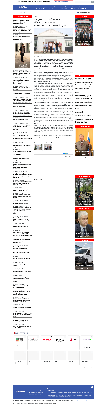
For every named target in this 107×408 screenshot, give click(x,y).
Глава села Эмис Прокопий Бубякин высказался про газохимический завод (22, 314)
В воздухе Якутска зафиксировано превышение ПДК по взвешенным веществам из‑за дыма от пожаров (22, 145)
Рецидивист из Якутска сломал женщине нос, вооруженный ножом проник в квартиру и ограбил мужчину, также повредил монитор (22, 136)
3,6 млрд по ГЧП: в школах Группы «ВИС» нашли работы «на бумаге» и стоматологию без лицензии (22, 100)
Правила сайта (50, 388)
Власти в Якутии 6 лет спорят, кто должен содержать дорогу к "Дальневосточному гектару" (22, 219)
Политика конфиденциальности (34, 394)
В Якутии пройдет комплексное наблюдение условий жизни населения (21, 226)
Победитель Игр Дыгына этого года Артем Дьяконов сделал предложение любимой (84, 121)
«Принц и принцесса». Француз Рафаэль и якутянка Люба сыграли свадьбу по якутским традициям (84, 97)
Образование (64, 8)
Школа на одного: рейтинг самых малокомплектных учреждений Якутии (83, 107)
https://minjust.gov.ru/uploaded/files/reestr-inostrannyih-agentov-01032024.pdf (30, 402)
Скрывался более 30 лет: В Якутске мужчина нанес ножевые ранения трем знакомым (22, 73)
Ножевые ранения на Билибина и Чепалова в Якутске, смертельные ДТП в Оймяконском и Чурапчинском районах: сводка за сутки (22, 210)
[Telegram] (67, 153)
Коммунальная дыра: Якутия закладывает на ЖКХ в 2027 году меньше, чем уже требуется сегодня (22, 234)
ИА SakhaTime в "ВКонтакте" (85, 12)
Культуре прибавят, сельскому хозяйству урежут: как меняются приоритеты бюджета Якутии (21, 113)
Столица (67, 7)
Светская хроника (40, 8)
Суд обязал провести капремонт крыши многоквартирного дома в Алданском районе (22, 38)
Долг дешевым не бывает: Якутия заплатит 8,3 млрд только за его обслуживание (22, 241)
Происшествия (47, 7)
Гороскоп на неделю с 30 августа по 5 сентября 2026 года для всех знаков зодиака (22, 183)
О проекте (41, 388)
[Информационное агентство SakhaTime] (23, 7)
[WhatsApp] (65, 153)
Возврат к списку (38, 179)
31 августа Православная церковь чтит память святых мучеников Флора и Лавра (22, 153)
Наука (56, 8)
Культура (74, 7)
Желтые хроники (58, 7)
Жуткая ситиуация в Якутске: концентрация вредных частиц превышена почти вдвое (21, 300)
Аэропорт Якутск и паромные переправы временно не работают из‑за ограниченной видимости (22, 271)
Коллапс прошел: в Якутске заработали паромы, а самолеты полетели (22, 307)
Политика (38, 7)
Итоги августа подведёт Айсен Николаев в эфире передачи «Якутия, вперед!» (21, 22)
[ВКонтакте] (64, 153)
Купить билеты (82, 8)
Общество (72, 8)
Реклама (59, 388)
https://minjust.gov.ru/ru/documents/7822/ (47, 403)
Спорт (80, 7)
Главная (35, 388)
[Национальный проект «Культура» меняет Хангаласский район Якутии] (53, 41)
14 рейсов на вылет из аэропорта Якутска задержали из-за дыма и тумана (22, 196)
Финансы (50, 8)
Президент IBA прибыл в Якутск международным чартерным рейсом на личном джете (21, 293)
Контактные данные (68, 388)
